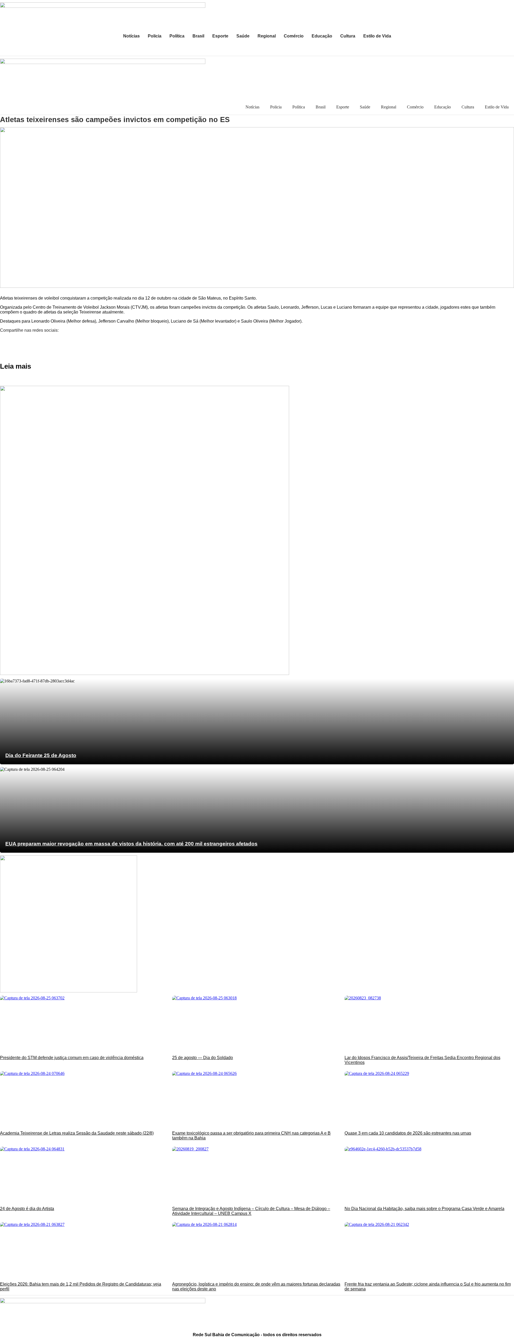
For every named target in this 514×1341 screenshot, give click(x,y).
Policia (154, 36)
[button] (257, 339)
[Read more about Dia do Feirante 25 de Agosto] (257, 721)
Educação (322, 36)
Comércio (294, 36)
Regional (267, 36)
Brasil (198, 36)
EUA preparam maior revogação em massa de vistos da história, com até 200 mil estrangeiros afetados (131, 844)
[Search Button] (507, 49)
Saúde (243, 36)
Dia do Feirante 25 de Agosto (40, 755)
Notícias (131, 36)
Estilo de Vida (377, 36)
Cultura (347, 36)
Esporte (220, 36)
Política (176, 36)
